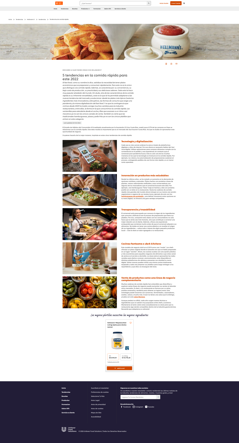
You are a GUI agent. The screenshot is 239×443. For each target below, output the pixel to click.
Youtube (151, 407)
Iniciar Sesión (164, 3)
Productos (65, 400)
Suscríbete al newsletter (100, 388)
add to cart (121, 368)
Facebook (127, 407)
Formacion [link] (97, 8)
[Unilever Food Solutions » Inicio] (59, 3)
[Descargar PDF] (166, 63)
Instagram (139, 407)
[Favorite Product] (131, 322)
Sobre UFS (65, 408)
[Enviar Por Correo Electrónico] (176, 63)
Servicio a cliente (68, 412)
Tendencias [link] (64, 8)
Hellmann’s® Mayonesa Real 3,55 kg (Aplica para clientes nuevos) (116, 325)
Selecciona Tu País (97, 396)
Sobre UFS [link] (107, 8)
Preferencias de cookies (100, 392)
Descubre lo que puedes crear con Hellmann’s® (82, 70)
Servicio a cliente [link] (120, 8)
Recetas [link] (74, 8)
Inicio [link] (55, 8)
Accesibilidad (96, 417)
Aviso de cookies (97, 408)
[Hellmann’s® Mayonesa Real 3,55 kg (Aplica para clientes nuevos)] (119, 340)
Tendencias (66, 392)
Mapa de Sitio (96, 412)
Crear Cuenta (175, 3)
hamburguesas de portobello (132, 196)
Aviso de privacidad (98, 404)
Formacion (66, 404)
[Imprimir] (171, 63)
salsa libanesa (139, 297)
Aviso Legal (95, 400)
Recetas (65, 396)
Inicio (64, 388)
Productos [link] (84, 8)
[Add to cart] (184, 3)
